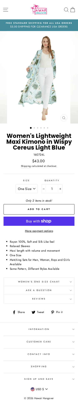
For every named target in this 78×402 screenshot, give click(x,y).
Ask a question (39, 290)
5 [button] (45, 128)
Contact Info (39, 354)
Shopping (39, 366)
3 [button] (38, 128)
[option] (39, 25)
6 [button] (48, 128)
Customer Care (39, 341)
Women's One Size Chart (39, 281)
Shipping (26, 166)
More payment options (39, 231)
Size (26, 180)
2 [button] (35, 128)
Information (39, 329)
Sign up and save (39, 379)
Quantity (52, 180)
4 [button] (41, 128)
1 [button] (31, 128)
